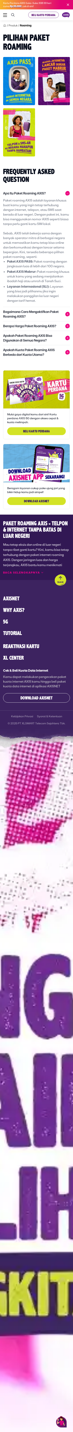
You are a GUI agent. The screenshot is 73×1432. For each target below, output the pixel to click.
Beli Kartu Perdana (43, 15)
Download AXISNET (36, 698)
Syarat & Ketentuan (49, 716)
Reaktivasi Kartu (21, 646)
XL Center (13, 657)
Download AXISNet (36, 501)
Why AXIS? (14, 610)
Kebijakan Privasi (22, 716)
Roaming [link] (26, 25)
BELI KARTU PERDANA (36, 431)
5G (5, 621)
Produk (13, 25)
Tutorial (12, 633)
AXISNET (11, 598)
